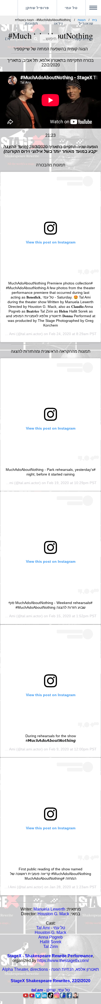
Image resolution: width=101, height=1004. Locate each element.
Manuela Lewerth (49, 909)
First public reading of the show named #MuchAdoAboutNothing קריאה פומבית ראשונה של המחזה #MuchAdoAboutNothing (50, 873)
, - (50, 990)
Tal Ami (9, 334)
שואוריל (86, 23)
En (7, 39)
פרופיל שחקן (37, 7)
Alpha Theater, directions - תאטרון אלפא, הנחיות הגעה (50, 969)
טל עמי (71, 7)
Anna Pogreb (50, 937)
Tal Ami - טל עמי (50, 928)
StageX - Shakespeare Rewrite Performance (50, 956)
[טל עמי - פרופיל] (75, 996)
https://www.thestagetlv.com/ (63, 960)
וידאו (58, 23)
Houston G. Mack (53, 914)
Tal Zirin (50, 946)
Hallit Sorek (50, 942)
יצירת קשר (83, 39)
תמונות (31, 23)
